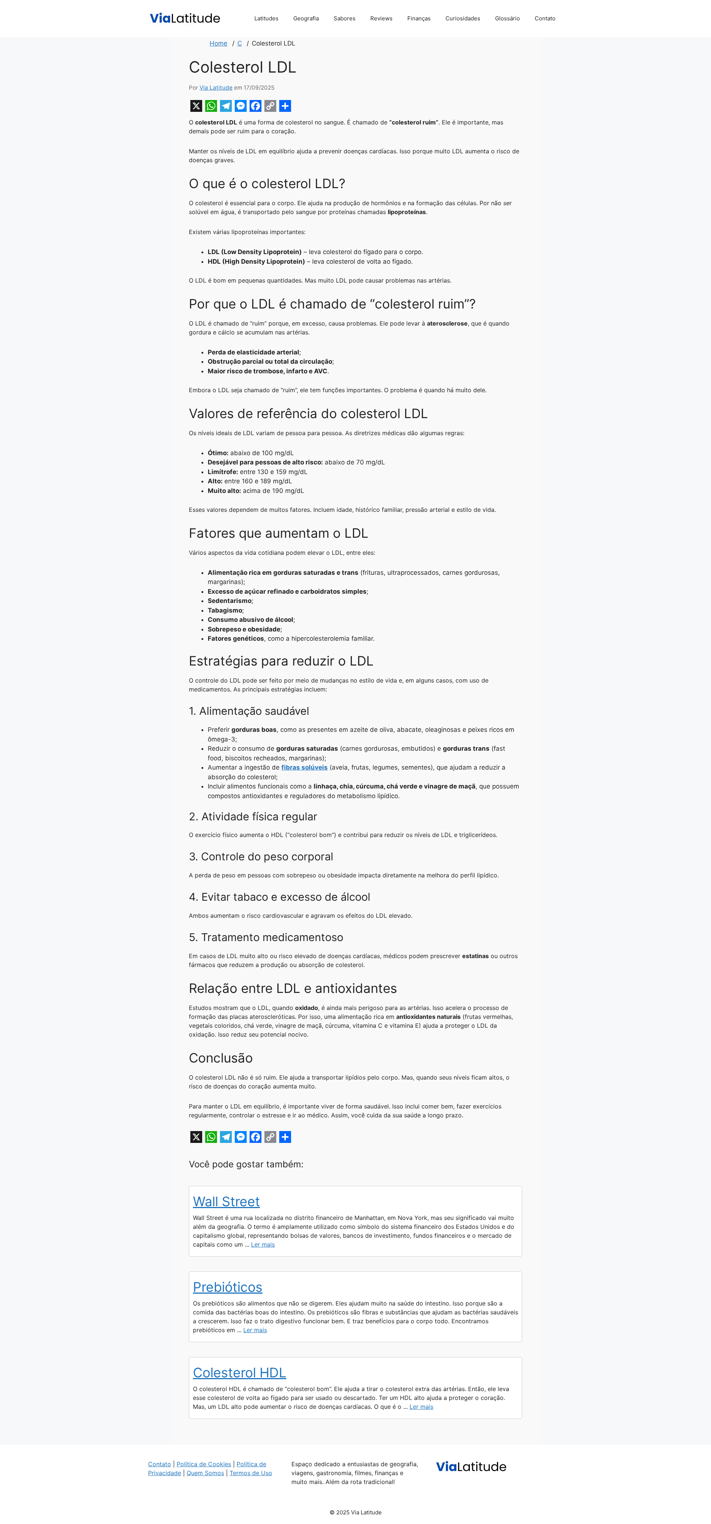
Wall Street (226, 1201)
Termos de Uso (251, 1473)
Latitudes (266, 18)
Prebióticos (228, 1287)
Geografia (306, 18)
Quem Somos (205, 1473)
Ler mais (263, 1244)
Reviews (381, 18)
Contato (545, 18)
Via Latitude (216, 87)
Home (218, 43)
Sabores (345, 18)
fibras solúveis (304, 767)
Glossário (507, 18)
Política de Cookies (204, 1464)
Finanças (419, 18)
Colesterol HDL (239, 1372)
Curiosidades (462, 18)
